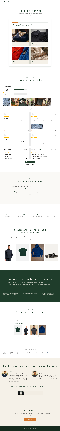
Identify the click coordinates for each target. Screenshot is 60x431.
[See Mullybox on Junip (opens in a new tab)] (33, 164)
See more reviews (30, 161)
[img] (12, 114)
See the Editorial (30, 419)
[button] (20, 89)
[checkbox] (36, 109)
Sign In (55, 1)
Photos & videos (35, 109)
